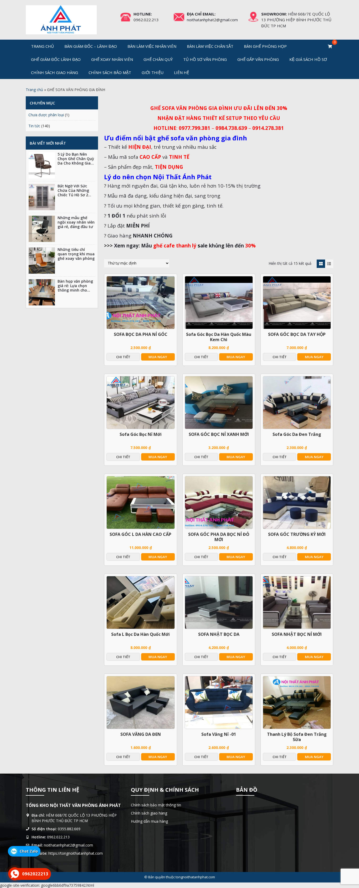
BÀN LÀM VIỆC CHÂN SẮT (210, 46)
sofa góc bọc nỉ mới (141, 434)
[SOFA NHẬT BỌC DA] (219, 602)
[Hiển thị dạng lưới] (321, 264)
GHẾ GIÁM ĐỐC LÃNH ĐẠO (56, 59)
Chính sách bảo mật (110, 72)
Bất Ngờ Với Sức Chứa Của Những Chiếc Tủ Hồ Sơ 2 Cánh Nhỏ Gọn (73, 192)
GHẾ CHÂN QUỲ (158, 59)
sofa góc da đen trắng (297, 434)
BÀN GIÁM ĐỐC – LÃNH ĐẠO (90, 46)
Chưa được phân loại (46, 114)
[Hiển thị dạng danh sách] (329, 264)
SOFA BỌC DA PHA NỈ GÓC (140, 334)
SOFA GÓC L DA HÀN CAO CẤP (140, 534)
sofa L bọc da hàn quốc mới (140, 634)
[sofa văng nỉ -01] (219, 702)
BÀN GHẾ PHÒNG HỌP (265, 46)
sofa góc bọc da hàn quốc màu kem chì (218, 336)
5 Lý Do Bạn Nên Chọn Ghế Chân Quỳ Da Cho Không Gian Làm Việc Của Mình (76, 161)
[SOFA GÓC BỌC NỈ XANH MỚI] (219, 402)
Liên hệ (181, 72)
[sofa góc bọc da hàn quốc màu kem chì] (219, 302)
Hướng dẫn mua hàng (149, 821)
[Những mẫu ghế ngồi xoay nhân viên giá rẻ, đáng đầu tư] (42, 229)
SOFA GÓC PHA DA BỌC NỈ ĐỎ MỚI (218, 536)
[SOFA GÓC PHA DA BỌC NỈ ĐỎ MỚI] (219, 502)
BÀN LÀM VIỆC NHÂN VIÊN (151, 46)
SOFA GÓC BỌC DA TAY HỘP (297, 334)
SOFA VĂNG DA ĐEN (140, 734)
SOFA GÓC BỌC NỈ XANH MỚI (219, 434)
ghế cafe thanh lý (174, 245)
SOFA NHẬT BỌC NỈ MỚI (297, 634)
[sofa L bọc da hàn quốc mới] (140, 602)
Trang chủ (42, 46)
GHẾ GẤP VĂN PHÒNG (258, 59)
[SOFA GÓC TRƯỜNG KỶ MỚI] (297, 502)
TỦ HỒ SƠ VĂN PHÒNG (205, 59)
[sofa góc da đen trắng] (297, 402)
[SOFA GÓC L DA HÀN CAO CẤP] (140, 502)
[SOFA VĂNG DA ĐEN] (140, 702)
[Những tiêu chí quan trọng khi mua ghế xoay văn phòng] (42, 260)
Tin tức (34, 125)
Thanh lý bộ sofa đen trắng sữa (297, 736)
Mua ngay (157, 357)
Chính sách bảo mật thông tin (156, 804)
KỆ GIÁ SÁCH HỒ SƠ (308, 59)
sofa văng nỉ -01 (218, 734)
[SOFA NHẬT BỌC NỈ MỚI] (297, 602)
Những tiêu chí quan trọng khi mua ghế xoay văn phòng (76, 254)
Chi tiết (123, 357)
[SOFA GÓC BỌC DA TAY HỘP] (297, 302)
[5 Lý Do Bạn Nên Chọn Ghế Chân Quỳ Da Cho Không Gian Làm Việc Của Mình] (42, 165)
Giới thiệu (152, 72)
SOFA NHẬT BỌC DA (218, 634)
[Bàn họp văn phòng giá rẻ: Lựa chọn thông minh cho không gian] (42, 292)
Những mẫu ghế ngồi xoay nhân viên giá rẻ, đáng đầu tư (76, 222)
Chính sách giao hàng (54, 72)
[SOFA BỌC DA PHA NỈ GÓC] (140, 302)
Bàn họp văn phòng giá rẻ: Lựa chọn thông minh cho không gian (75, 288)
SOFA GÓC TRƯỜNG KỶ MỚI (297, 534)
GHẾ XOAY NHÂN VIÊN (112, 59)
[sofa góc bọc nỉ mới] (140, 402)
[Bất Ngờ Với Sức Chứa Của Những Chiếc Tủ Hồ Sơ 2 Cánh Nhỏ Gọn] (42, 197)
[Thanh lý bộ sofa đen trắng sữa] (297, 702)
